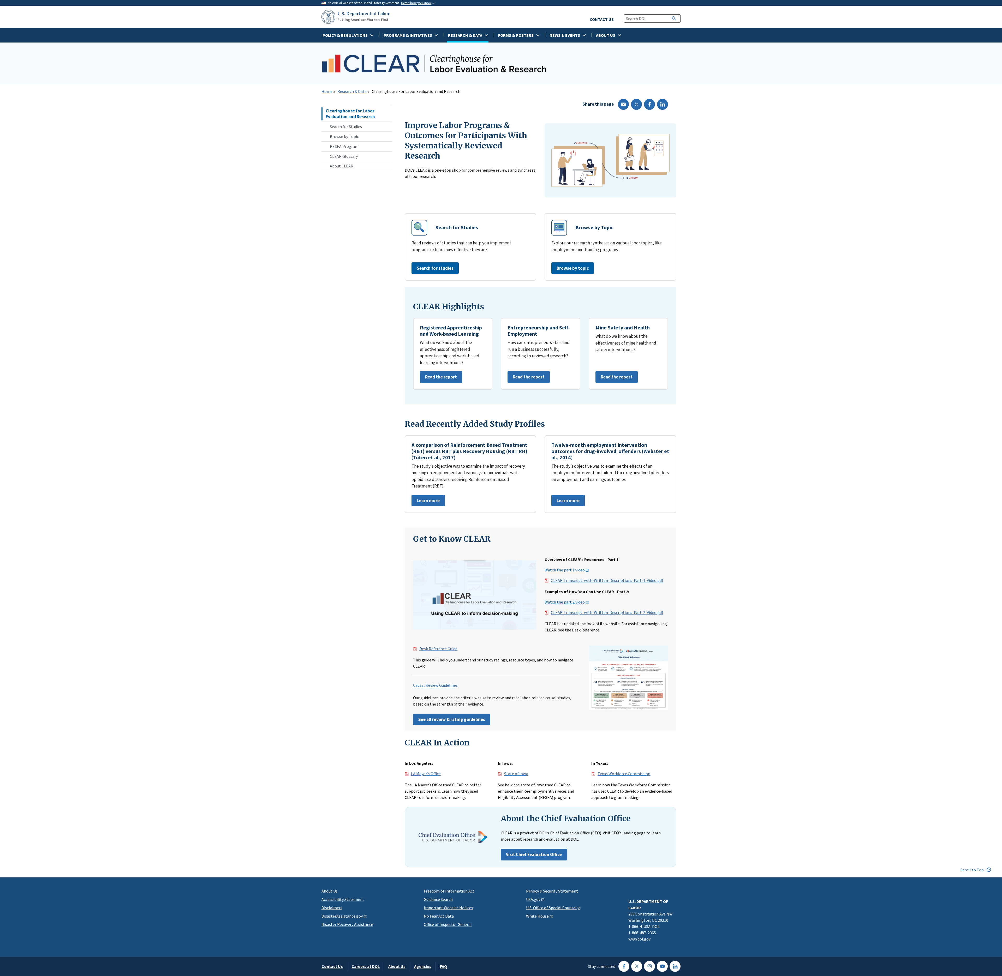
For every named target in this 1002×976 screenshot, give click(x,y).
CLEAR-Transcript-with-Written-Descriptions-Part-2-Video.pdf (607, 613)
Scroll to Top (973, 869)
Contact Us (332, 966)
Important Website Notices (448, 907)
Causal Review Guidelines (435, 685)
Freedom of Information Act (449, 891)
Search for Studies (346, 126)
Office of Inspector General (448, 924)
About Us (329, 891)
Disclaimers (331, 907)
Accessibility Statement (342, 899)
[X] (636, 104)
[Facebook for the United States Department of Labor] (623, 966)
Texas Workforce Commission (624, 774)
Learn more (425, 502)
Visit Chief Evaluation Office (534, 854)
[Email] (623, 104)
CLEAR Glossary (344, 156)
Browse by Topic (344, 136)
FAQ (443, 966)
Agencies (422, 966)
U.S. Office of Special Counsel (551, 907)
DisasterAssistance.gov (342, 916)
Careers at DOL (365, 966)
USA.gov (533, 899)
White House (537, 916)
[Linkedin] (662, 104)
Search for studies (435, 268)
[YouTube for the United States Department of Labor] (662, 966)
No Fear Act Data (439, 916)
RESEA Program (344, 146)
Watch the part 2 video (565, 602)
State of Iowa (516, 774)
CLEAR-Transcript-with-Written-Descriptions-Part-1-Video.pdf (607, 580)
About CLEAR (341, 165)
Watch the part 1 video (565, 570)
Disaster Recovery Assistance (347, 924)
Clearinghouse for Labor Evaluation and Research (350, 113)
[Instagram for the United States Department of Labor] (649, 966)
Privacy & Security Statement (552, 891)
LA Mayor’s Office (426, 774)
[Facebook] (649, 104)
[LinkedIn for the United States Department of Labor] (675, 966)
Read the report (438, 378)
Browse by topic (573, 268)
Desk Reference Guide (438, 649)
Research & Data (352, 91)
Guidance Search (438, 899)
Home (326, 91)
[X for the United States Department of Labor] (636, 966)
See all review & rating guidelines (451, 719)
